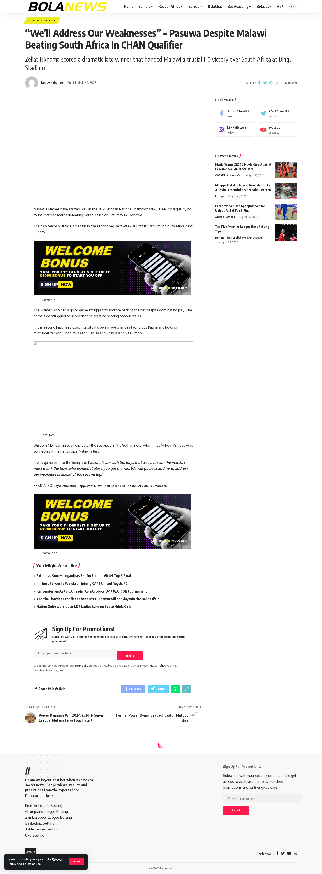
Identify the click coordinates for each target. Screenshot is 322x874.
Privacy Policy (157, 665)
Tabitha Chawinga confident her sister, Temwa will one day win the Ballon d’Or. (98, 599)
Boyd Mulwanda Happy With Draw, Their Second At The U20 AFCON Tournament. (110, 486)
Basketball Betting (39, 823)
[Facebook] (235, 113)
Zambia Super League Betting (48, 817)
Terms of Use (32, 863)
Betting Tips (222, 237)
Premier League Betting (43, 805)
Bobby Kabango (52, 82)
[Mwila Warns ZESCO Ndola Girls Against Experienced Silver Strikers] (286, 170)
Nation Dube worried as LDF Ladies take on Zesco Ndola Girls (84, 606)
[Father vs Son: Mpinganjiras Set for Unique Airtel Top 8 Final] (286, 212)
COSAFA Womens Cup (228, 175)
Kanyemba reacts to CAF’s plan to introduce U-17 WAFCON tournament (92, 591)
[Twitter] (277, 113)
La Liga (219, 196)
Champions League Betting (46, 811)
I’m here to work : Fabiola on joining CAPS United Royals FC (82, 583)
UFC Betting (34, 835)
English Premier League (247, 237)
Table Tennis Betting (41, 829)
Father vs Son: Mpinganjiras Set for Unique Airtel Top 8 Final (84, 575)
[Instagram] (235, 129)
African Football (42, 20)
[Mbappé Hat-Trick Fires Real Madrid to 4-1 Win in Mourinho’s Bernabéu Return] (286, 191)
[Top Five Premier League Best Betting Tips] (286, 232)
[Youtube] (277, 129)
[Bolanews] (68, 6)
